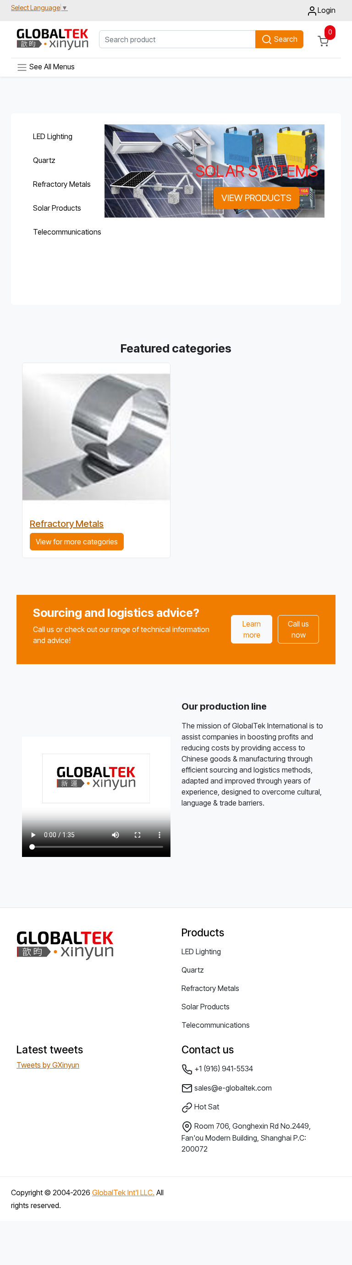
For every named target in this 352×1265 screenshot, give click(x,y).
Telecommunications (59, 231)
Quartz (44, 160)
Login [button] (327, 10)
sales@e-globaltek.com (232, 1087)
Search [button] (284, 39)
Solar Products (57, 208)
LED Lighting (52, 136)
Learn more (251, 629)
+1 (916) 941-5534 (222, 1068)
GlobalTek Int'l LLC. (123, 1192)
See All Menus (51, 66)
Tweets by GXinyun (47, 1064)
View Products (256, 197)
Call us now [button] (298, 629)
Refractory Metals (59, 184)
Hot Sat (205, 1106)
